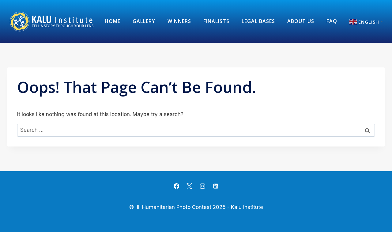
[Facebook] (176, 186)
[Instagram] (202, 186)
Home (112, 21)
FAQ (331, 21)
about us (300, 21)
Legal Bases (258, 21)
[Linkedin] (215, 186)
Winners (179, 21)
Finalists (216, 21)
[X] (189, 186)
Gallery (144, 21)
